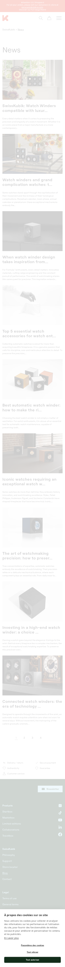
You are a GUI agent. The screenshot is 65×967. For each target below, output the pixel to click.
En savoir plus (11, 938)
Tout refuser (32, 952)
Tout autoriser (32, 960)
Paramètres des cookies (32, 945)
